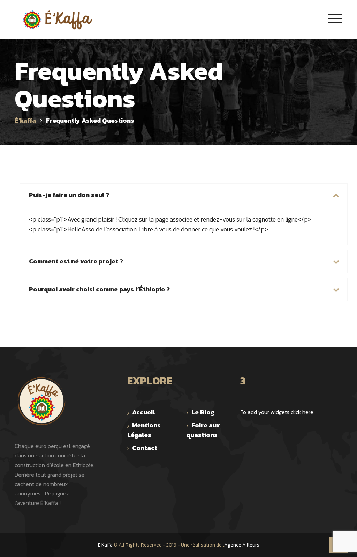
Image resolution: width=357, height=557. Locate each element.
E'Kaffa (105, 545)
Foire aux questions (203, 429)
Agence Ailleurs (241, 545)
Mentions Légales (144, 429)
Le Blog (202, 412)
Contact (144, 448)
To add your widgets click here (276, 412)
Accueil (143, 412)
